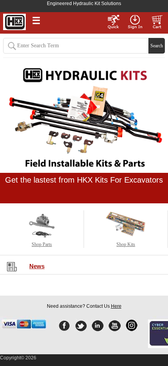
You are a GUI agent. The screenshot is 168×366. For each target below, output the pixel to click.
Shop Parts (42, 244)
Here (116, 306)
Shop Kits (125, 244)
